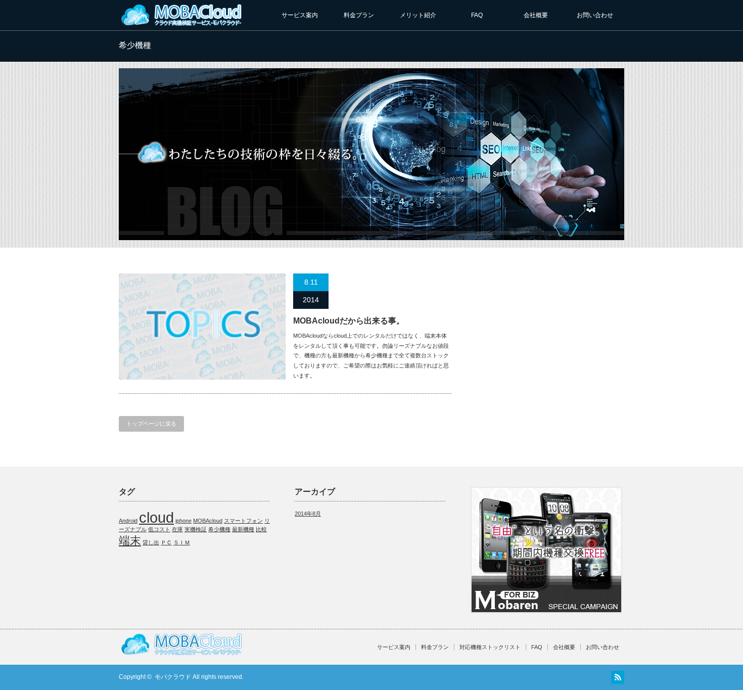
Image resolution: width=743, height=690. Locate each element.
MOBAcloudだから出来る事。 (348, 320)
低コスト (159, 529)
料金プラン (359, 15)
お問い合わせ (595, 15)
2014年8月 (308, 514)
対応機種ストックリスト (490, 647)
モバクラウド (173, 676)
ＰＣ (166, 542)
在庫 (177, 529)
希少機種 (219, 529)
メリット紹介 (418, 15)
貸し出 (151, 542)
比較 (261, 529)
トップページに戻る (151, 424)
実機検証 (195, 529)
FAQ (477, 15)
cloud (156, 517)
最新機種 (243, 529)
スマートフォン (243, 521)
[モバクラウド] (182, 24)
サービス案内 (300, 15)
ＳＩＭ (181, 542)
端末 (130, 540)
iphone (183, 521)
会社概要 (536, 15)
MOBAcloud (207, 521)
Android (128, 521)
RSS (617, 677)
